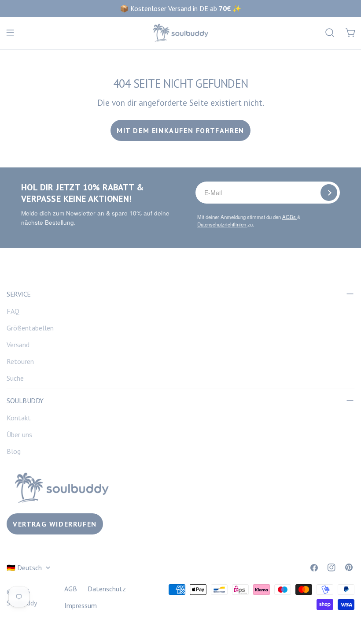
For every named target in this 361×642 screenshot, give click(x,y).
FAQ (13, 311)
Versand (18, 344)
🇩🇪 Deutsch (24, 567)
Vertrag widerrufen (55, 524)
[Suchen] (330, 32)
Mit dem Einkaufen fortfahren (180, 130)
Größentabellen (30, 327)
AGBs (289, 216)
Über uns (19, 434)
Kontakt (19, 417)
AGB (70, 588)
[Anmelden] (328, 192)
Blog (14, 451)
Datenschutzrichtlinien (222, 224)
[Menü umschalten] (10, 32)
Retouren (20, 361)
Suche (15, 378)
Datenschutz (107, 588)
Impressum (80, 605)
